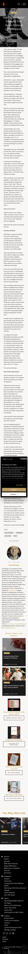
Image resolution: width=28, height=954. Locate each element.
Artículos (7, 870)
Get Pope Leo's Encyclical (14, 744)
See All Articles (14, 541)
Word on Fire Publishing (12, 905)
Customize (13, 494)
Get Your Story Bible (14, 798)
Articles (14, 12)
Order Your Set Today (14, 718)
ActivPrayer (11, 590)
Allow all (14, 489)
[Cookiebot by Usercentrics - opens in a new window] (20, 459)
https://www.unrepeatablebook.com (16, 624)
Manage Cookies (10, 930)
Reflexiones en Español (12, 868)
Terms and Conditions (11, 920)
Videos (6, 859)
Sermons (7, 861)
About (6, 898)
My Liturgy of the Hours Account (15, 888)
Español (4, 941)
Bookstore (7, 876)
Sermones (7, 873)
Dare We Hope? (9, 895)
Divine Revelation (9, 532)
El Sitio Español (9, 892)
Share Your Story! (10, 908)
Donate (6, 879)
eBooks (6, 890)
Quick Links (8, 910)
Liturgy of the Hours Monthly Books (14, 884)
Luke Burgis (14, 34)
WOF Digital (5, 939)
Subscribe (7, 881)
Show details (19, 485)
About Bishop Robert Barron (13, 901)
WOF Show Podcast (11, 863)
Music (15, 536)
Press (6, 925)
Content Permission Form (13, 927)
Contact (7, 916)
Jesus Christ (8, 536)
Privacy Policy (9, 918)
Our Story (7, 903)
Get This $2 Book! (14, 772)
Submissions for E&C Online (13, 912)
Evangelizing (19, 532)
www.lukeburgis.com (9, 627)
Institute (4, 937)
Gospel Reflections (10, 866)
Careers (7, 923)
